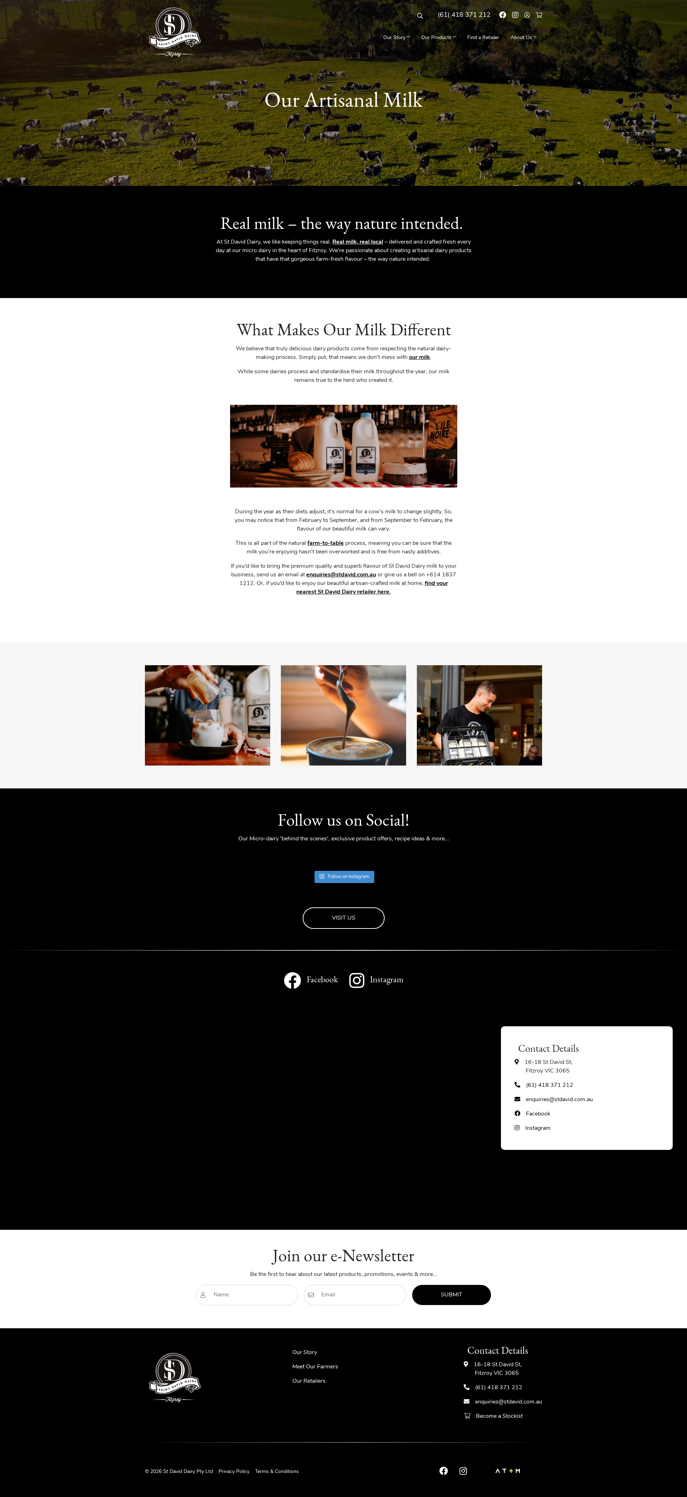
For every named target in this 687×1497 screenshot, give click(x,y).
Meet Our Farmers (315, 1367)
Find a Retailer (483, 37)
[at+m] (508, 1472)
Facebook (538, 1114)
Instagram (538, 1128)
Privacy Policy (234, 1471)
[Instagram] (515, 15)
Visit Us (343, 918)
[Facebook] (502, 15)
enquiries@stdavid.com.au (341, 575)
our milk (419, 357)
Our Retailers (309, 1381)
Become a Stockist (499, 1416)
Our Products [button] (436, 37)
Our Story (304, 1353)
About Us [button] (521, 37)
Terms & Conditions (277, 1471)
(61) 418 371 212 (464, 15)
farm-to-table (325, 543)
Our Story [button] (394, 37)
